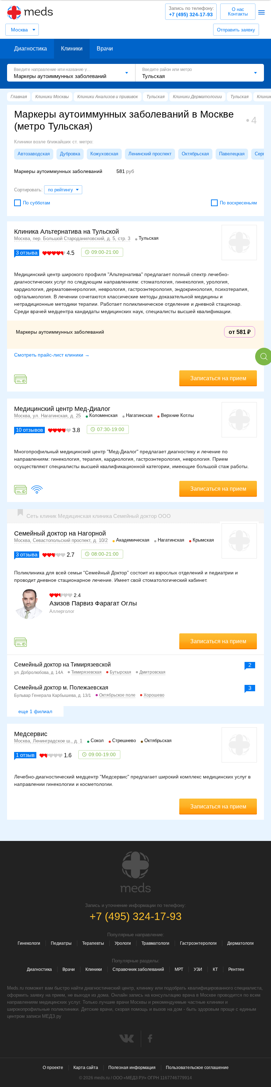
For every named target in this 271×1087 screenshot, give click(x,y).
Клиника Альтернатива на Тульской (66, 231)
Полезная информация (132, 1067)
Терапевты (93, 943)
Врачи (105, 49)
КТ (215, 969)
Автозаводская (34, 153)
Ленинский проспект (149, 153)
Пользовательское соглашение (197, 1067)
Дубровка (70, 153)
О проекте (53, 1067)
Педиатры (61, 943)
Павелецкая (232, 153)
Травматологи (155, 943)
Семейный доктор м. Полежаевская (61, 688)
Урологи (123, 943)
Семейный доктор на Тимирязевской (62, 665)
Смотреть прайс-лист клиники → (52, 355)
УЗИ (198, 969)
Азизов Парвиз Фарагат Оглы (93, 603)
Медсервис (30, 733)
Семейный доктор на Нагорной (60, 533)
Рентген (236, 969)
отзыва (26, 253)
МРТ (179, 969)
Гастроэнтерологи (198, 943)
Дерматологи (240, 943)
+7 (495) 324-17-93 (191, 11)
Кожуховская (104, 153)
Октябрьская (195, 153)
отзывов (29, 430)
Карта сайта (85, 1067)
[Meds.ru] (135, 872)
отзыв (25, 755)
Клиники (72, 49)
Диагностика (30, 49)
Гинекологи (29, 943)
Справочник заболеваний (138, 969)
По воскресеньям (238, 202)
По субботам (36, 202)
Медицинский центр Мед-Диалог (62, 408)
